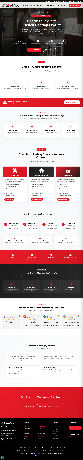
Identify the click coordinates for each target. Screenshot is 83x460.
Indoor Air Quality (41, 441)
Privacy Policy (55, 450)
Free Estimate (75, 434)
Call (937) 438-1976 (35, 49)
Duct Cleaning (41, 438)
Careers (54, 433)
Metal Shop (55, 438)
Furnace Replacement (36, 199)
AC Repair (40, 428)
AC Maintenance (41, 430)
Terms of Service (62, 450)
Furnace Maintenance (62, 199)
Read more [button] (31, 327)
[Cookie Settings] (2, 457)
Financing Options (56, 429)
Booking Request (50, 49)
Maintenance (26, 430)
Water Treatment (27, 441)
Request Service (76, 427)
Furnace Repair (8, 199)
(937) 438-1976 (8, 439)
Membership (55, 431)
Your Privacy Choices (42, 455)
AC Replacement (41, 433)
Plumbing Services (28, 438)
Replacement (26, 433)
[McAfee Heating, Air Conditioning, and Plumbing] (10, 5)
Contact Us (55, 435)
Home (34, 12)
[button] (81, 322)
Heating (39, 12)
